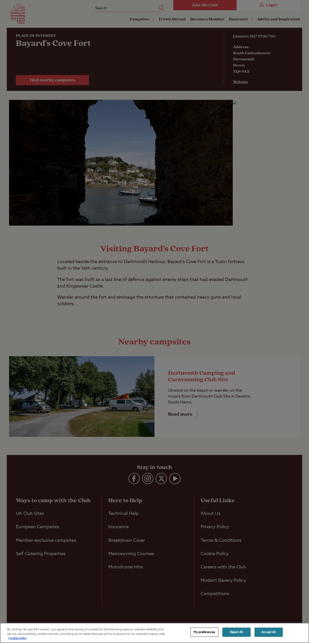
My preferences (204, 632)
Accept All (268, 632)
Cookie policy (17, 638)
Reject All (236, 632)
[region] (154, 633)
